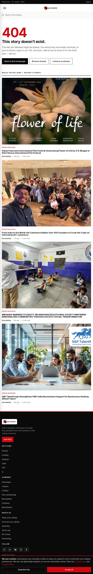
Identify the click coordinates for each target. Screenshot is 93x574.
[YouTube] (15, 549)
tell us (12, 53)
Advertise (6, 526)
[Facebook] (26, 549)
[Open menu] (4, 8)
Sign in (88, 2)
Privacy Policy (7, 564)
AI (2, 472)
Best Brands (7, 507)
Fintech (5, 451)
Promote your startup (10, 522)
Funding (5, 455)
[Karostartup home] (50, 8)
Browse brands (39, 61)
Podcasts (6, 503)
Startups (5, 459)
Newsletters (7, 499)
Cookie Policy (80, 561)
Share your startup (9, 518)
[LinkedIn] (10, 549)
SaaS (4, 463)
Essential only (24, 570)
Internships (6, 482)
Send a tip (6, 530)
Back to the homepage (14, 61)
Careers (5, 486)
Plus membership (9, 495)
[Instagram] (21, 549)
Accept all (69, 570)
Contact (5, 491)
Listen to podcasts (61, 61)
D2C (3, 468)
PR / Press (6, 534)
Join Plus (8, 439)
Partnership (6, 539)
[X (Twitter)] (4, 549)
